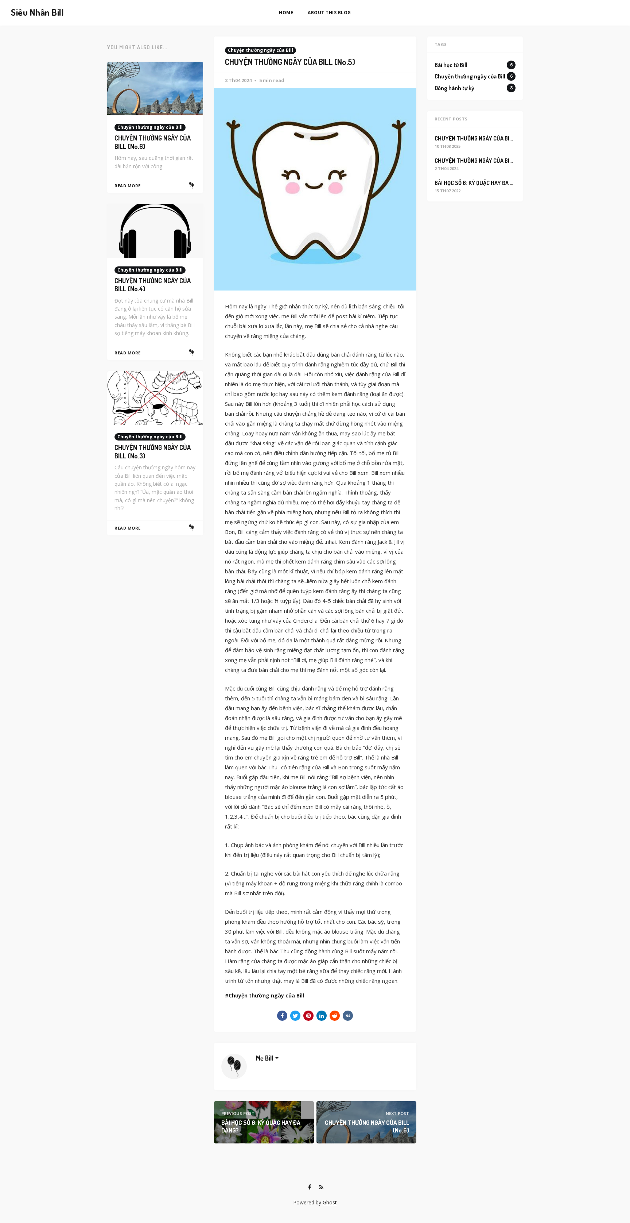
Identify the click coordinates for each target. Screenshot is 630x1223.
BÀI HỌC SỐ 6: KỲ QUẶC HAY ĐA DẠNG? (480, 182)
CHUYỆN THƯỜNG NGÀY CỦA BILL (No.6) (483, 138)
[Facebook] (309, 1187)
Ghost (330, 1202)
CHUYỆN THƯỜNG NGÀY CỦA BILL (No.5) (483, 160)
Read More (127, 186)
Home (286, 12)
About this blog (329, 12)
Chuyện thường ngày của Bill (260, 50)
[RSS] (321, 1187)
